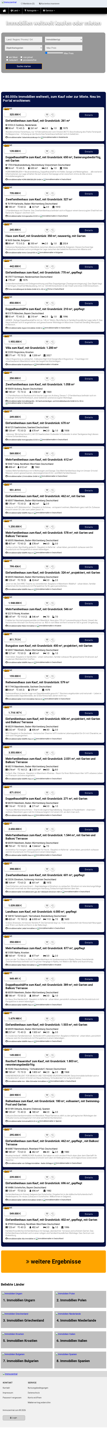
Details (89, 115)
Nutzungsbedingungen (38, 1388)
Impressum (8, 1393)
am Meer (13, 57)
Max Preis (69, 53)
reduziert (13, 60)
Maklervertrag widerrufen (39, 1402)
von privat (28, 57)
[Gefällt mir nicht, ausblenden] (53, 114)
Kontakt (6, 1388)
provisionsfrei (29, 60)
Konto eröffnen (35, 1398)
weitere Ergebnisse (55, 1261)
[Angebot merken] (47, 114)
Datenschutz (34, 1393)
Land (16, 10)
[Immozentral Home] (4, 11)
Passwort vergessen (12, 1398)
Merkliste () (29, 4)
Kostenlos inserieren (50, 4)
